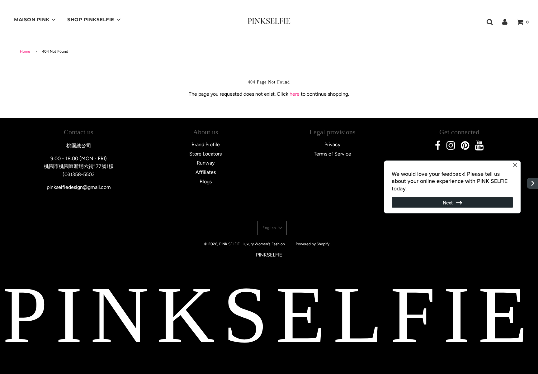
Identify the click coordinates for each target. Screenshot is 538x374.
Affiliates (206, 172)
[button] (272, 228)
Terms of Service (332, 154)
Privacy (332, 144)
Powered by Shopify (312, 244)
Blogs (206, 182)
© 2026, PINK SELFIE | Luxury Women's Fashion (244, 244)
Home (25, 51)
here (295, 94)
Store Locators (205, 154)
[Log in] (504, 22)
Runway (206, 163)
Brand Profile (205, 144)
